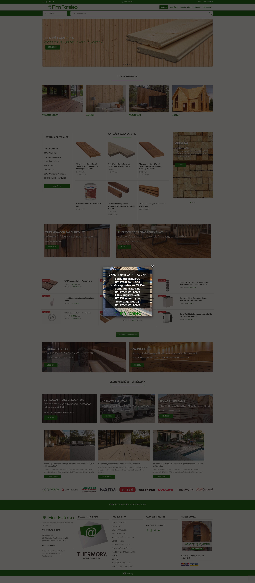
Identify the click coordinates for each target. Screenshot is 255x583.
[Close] (152, 266)
